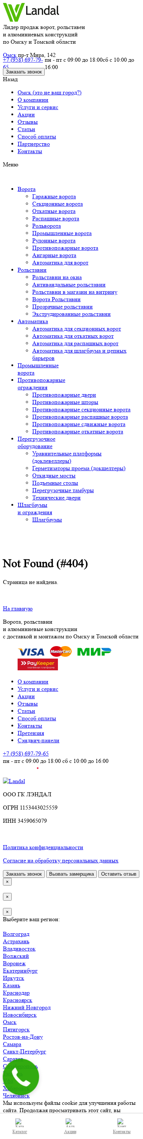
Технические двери (56, 497)
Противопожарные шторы (65, 402)
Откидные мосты (54, 475)
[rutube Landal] (20, 773)
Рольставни (32, 269)
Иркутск (13, 977)
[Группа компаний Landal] (31, 19)
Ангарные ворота (54, 255)
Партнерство (34, 143)
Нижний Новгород (27, 1007)
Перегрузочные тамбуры (63, 490)
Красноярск (17, 999)
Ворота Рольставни (56, 299)
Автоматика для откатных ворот (73, 335)
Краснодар (16, 992)
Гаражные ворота (54, 196)
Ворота (27, 188)
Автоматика (33, 321)
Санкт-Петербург (24, 1051)
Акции (26, 114)
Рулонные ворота (54, 240)
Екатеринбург (20, 970)
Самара (12, 1044)
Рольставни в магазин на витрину (74, 291)
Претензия (31, 732)
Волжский (16, 955)
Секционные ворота (57, 203)
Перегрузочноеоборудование (36, 442)
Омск (9, 54)
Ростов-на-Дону (23, 1036)
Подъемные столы (55, 482)
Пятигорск (16, 1029)
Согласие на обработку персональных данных (60, 860)
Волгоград (16, 933)
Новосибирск (20, 1014)
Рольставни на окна (57, 277)
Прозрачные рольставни (62, 306)
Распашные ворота (55, 218)
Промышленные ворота (62, 233)
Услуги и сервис (38, 107)
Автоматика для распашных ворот (75, 343)
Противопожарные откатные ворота (77, 431)
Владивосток (19, 948)
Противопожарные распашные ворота (80, 416)
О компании (33, 99)
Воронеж (14, 963)
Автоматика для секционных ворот (76, 328)
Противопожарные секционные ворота (81, 409)
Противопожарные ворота (65, 247)
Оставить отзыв (118, 874)
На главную (18, 608)
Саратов (13, 1058)
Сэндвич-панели (38, 740)
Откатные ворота (54, 211)
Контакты (30, 151)
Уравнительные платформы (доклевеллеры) (67, 457)
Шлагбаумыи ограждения (35, 508)
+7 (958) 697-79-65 (23, 63)
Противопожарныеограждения (41, 383)
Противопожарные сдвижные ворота (78, 424)
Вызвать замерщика (71, 874)
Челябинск (16, 1095)
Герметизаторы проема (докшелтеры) (78, 468)
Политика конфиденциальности (43, 847)
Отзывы (28, 121)
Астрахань (16, 941)
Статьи (26, 129)
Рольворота (46, 225)
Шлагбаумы (47, 519)
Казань (11, 985)
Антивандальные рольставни (69, 284)
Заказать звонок (24, 72)
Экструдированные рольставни (71, 313)
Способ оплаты (37, 136)
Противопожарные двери (64, 394)
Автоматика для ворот (60, 262)
